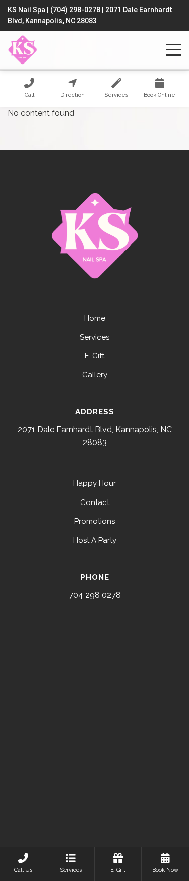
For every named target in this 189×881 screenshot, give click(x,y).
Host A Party (94, 540)
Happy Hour (94, 483)
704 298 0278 (95, 595)
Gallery (94, 375)
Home (94, 318)
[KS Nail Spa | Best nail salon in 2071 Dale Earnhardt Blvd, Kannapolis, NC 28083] (22, 50)
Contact (94, 502)
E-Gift (94, 355)
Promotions (94, 521)
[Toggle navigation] (173, 50)
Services (94, 337)
